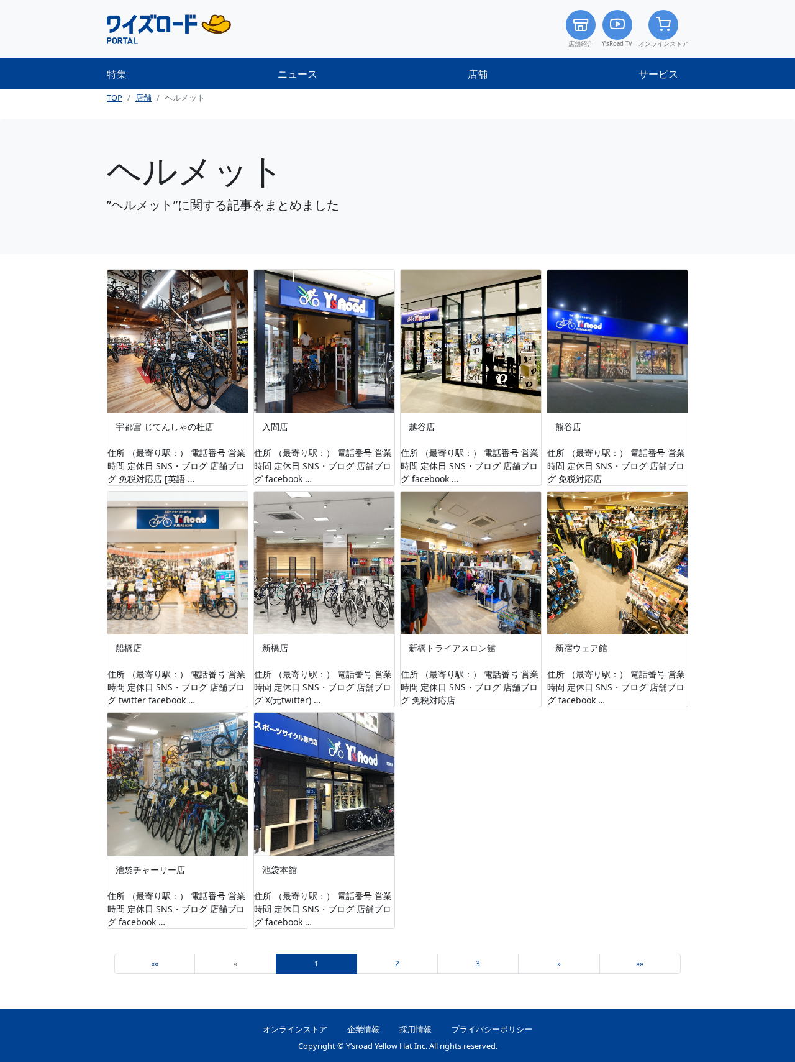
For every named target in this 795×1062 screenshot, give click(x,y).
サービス (658, 74)
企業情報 (363, 1029)
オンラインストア (663, 44)
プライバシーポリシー (492, 1029)
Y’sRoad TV (617, 44)
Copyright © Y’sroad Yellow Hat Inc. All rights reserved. (397, 1045)
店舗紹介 (580, 44)
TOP (114, 97)
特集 (117, 74)
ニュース (297, 74)
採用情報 (415, 1029)
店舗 (478, 74)
